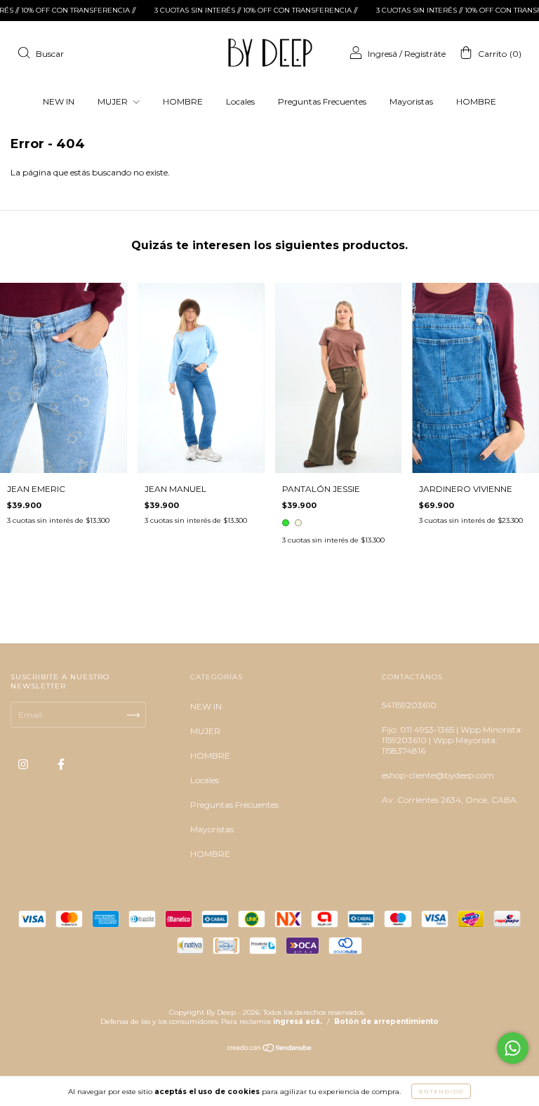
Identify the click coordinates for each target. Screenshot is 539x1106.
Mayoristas (411, 101)
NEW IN (58, 101)
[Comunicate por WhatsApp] (512, 1048)
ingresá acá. (297, 1021)
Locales (240, 101)
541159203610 (409, 705)
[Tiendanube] (270, 1049)
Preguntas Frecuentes (322, 101)
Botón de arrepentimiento (386, 1021)
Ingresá (382, 53)
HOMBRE (183, 101)
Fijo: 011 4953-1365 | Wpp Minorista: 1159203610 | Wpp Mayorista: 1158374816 (452, 740)
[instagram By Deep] (24, 764)
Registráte (425, 53)
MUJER (114, 101)
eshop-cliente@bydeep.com (438, 775)
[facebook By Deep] (61, 764)
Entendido (441, 1091)
